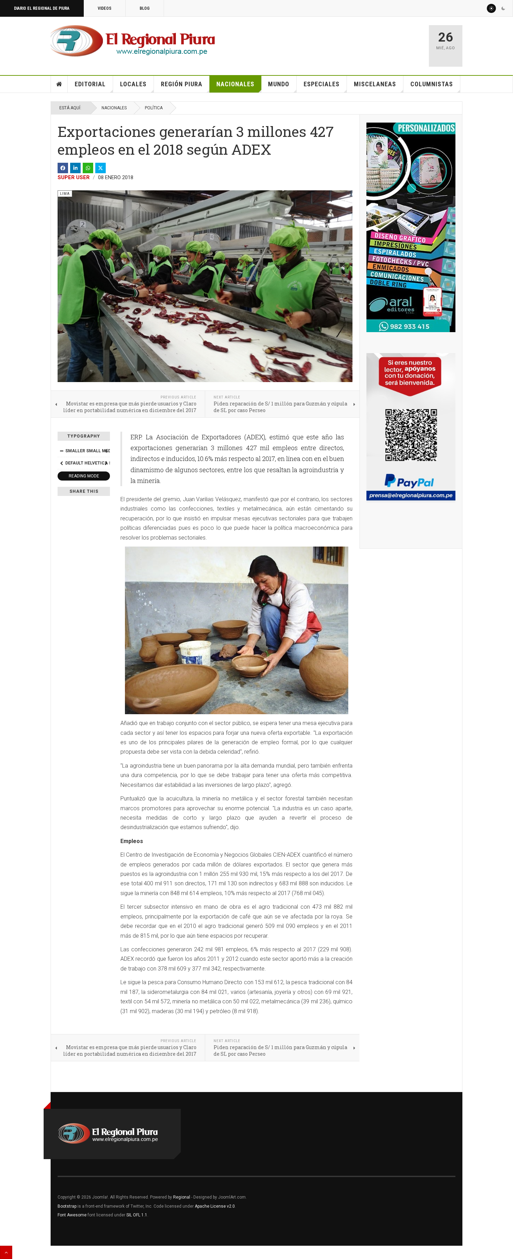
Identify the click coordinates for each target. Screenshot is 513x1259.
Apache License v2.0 (215, 1206)
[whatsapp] (88, 168)
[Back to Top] (6, 1252)
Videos (104, 8)
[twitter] (100, 168)
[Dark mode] (503, 8)
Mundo (278, 84)
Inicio (59, 84)
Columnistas (431, 84)
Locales (133, 84)
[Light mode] (491, 8)
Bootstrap (67, 1206)
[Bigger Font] (106, 451)
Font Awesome (72, 1215)
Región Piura (181, 84)
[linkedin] (75, 168)
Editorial (90, 84)
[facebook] (63, 168)
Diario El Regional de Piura (41, 8)
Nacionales (235, 84)
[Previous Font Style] (61, 463)
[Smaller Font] (61, 451)
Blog (145, 8)
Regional (181, 1197)
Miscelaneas (375, 84)
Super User (74, 177)
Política (154, 107)
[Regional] (133, 41)
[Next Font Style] (106, 463)
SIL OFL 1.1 (136, 1215)
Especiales (322, 84)
